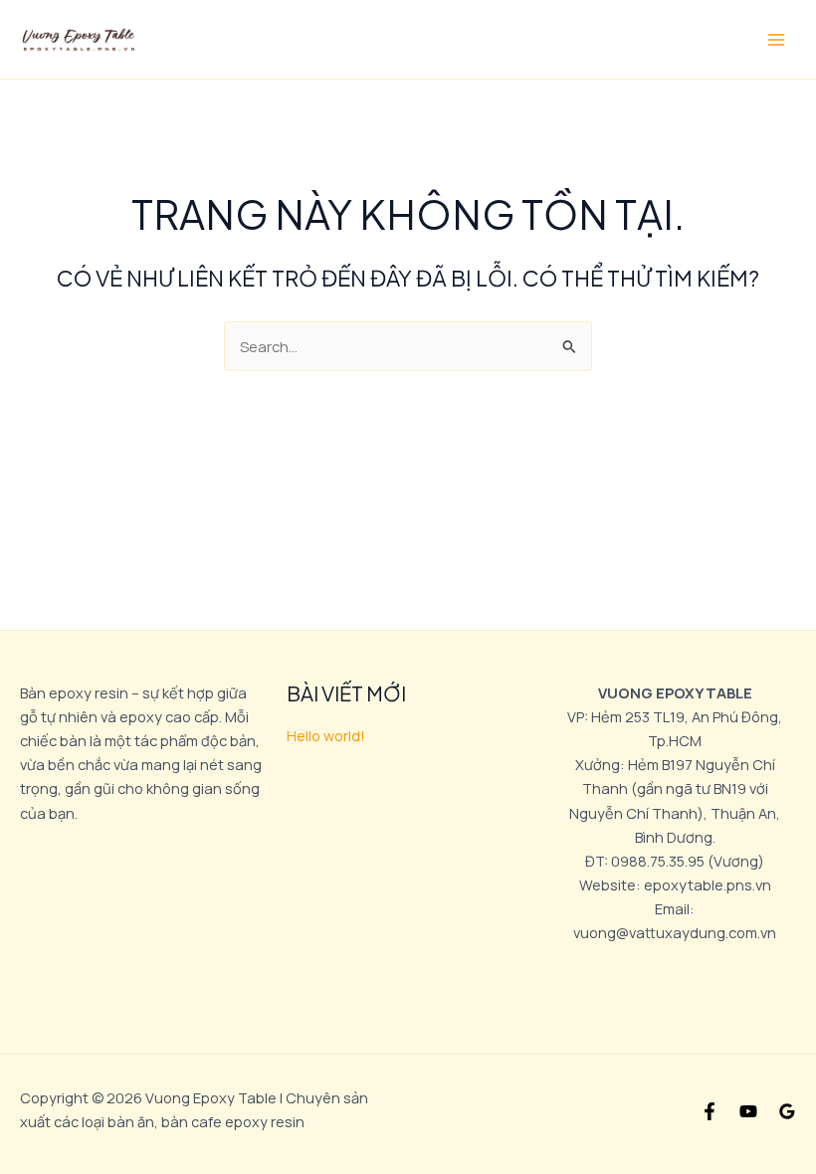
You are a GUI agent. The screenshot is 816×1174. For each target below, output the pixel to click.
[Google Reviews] (787, 1111)
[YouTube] (748, 1111)
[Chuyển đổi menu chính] (776, 39)
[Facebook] (709, 1111)
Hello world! (326, 735)
